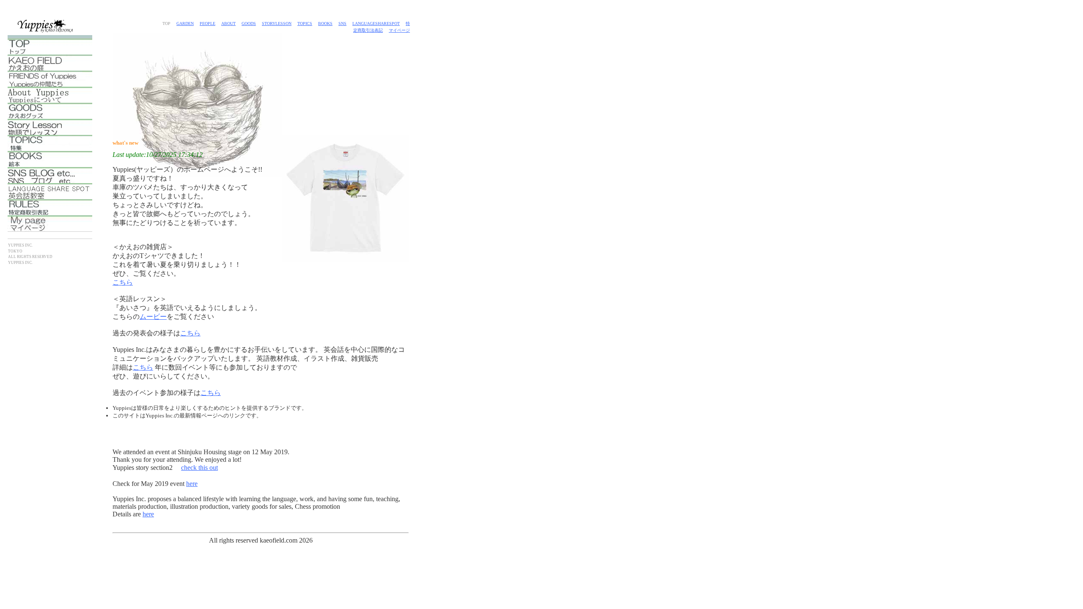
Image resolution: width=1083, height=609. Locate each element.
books (325, 23)
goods (249, 23)
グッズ (50, 111)
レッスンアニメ (50, 127)
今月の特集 (50, 143)
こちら (123, 282)
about (228, 23)
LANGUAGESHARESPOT (376, 23)
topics (304, 23)
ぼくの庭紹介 (50, 63)
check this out (199, 467)
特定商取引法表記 (50, 207)
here (192, 483)
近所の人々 (50, 79)
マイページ (399, 30)
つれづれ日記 (50, 175)
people (207, 23)
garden (185, 23)
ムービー (153, 316)
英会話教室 (50, 191)
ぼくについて (50, 95)
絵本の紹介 (50, 159)
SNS (342, 23)
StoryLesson (276, 23)
